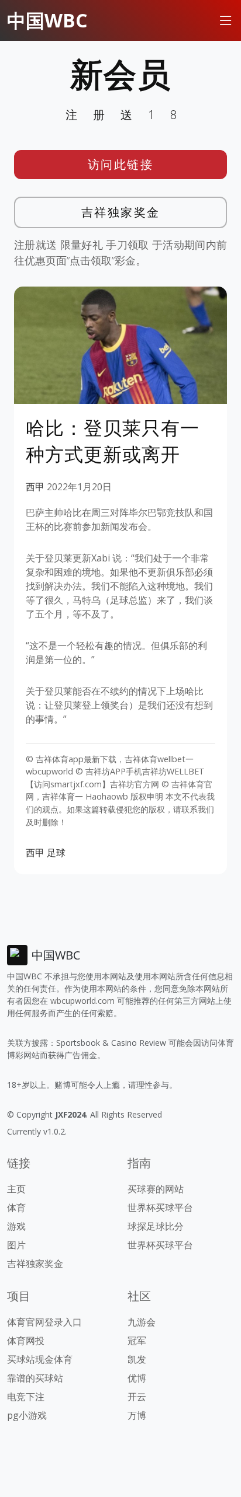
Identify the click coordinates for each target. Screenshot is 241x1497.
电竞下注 (25, 1396)
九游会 (142, 1321)
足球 (56, 852)
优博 (137, 1378)
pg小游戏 (27, 1415)
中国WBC (47, 20)
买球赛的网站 (156, 1188)
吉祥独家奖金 (120, 212)
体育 (16, 1207)
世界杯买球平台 (160, 1207)
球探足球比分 (156, 1226)
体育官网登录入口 (44, 1321)
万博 (137, 1415)
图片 (16, 1244)
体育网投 (25, 1340)
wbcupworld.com (82, 1000)
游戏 (16, 1226)
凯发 (137, 1359)
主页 (16, 1188)
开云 (137, 1396)
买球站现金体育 (40, 1359)
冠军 (137, 1340)
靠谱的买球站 (35, 1378)
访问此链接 (121, 164)
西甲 (35, 486)
